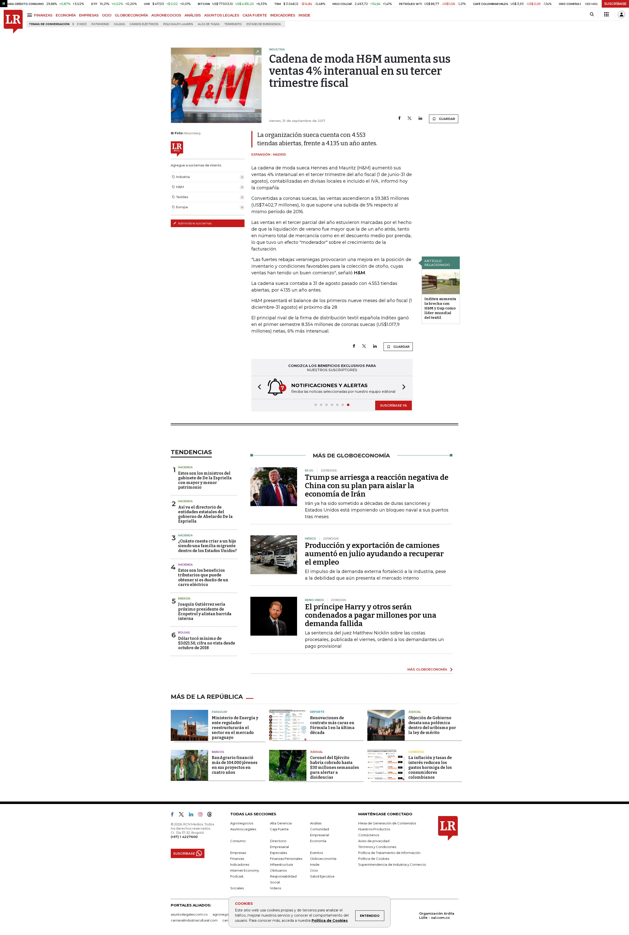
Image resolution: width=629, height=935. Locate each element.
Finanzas (237, 859)
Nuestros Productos (374, 829)
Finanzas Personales (286, 859)
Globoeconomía (323, 859)
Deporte (317, 712)
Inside (314, 864)
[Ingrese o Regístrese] (621, 14)
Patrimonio (100, 24)
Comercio (416, 752)
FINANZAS (43, 15)
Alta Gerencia (281, 823)
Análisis (315, 823)
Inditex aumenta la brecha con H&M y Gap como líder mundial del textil (440, 308)
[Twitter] (409, 118)
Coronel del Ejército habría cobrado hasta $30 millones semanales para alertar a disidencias (334, 767)
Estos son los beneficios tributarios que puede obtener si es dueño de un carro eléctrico (203, 577)
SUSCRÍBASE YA (393, 405)
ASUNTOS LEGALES (221, 15)
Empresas (238, 853)
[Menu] (30, 15)
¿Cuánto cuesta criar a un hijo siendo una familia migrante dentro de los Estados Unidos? (207, 546)
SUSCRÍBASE (615, 3)
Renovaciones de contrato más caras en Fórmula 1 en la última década (332, 725)
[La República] (13, 22)
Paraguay (219, 712)
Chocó (81, 24)
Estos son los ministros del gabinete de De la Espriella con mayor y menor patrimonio (205, 480)
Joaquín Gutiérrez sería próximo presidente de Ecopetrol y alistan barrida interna (204, 611)
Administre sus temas (194, 223)
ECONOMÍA (66, 15)
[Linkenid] (193, 815)
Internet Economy (244, 870)
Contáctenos (368, 835)
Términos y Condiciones (377, 847)
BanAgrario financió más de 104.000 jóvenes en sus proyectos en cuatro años (234, 765)
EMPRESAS (89, 15)
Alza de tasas (208, 24)
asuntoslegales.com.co (189, 914)
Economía (318, 841)
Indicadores (239, 864)
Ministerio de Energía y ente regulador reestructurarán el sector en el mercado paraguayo (235, 728)
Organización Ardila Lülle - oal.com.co (436, 915)
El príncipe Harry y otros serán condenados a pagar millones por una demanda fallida (370, 615)
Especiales (278, 853)
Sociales (237, 888)
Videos (275, 888)
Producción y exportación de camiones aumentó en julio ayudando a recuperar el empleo (374, 554)
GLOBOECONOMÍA (131, 15)
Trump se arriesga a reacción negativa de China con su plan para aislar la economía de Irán (376, 485)
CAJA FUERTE (255, 15)
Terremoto (233, 24)
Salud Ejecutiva (322, 876)
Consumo (238, 841)
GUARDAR (446, 119)
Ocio (314, 870)
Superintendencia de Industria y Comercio (392, 864)
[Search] (591, 14)
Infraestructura (281, 864)
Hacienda (185, 467)
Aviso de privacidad (373, 841)
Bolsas (184, 632)
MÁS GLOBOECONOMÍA (427, 669)
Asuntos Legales (243, 829)
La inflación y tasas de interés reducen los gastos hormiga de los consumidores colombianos (430, 767)
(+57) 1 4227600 (184, 837)
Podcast (236, 876)
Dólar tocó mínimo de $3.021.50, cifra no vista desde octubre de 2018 (206, 643)
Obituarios (278, 870)
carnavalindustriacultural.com (194, 920)
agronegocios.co (226, 914)
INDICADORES (282, 15)
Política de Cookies (330, 920)
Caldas (119, 24)
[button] (258, 387)
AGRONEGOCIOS (166, 15)
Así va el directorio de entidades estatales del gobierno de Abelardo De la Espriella (205, 514)
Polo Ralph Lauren (178, 24)
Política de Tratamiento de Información (389, 853)
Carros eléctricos (144, 24)
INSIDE (304, 15)
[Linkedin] (420, 118)
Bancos (218, 752)
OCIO (106, 15)
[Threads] (211, 815)
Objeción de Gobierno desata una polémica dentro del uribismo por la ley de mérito (432, 725)
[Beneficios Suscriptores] (606, 14)
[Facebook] (399, 118)
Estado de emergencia (263, 24)
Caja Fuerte (279, 829)
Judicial (414, 712)
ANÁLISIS (193, 15)
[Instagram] (202, 815)
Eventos (316, 853)
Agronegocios (241, 823)
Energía (184, 598)
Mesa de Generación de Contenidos (387, 823)
